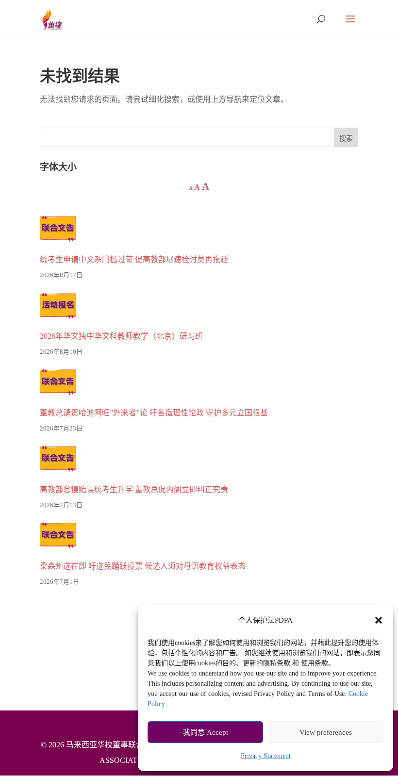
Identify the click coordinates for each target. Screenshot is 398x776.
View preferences (325, 732)
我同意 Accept (205, 732)
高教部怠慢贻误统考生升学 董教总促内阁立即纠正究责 (134, 489)
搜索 (346, 138)
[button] (378, 620)
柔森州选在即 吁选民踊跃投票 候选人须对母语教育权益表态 (143, 566)
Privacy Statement (266, 755)
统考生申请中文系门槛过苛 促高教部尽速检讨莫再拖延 (134, 259)
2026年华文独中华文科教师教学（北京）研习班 (121, 336)
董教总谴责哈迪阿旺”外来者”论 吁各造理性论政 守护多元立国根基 (154, 413)
